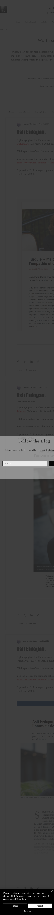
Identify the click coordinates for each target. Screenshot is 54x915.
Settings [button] (27, 911)
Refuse (15, 905)
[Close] (50, 892)
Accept (40, 905)
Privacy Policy (21, 899)
